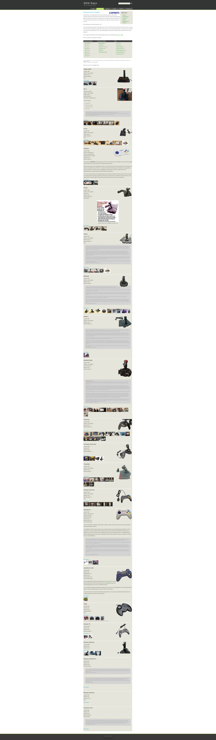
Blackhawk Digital (101, 43)
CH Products (125, 18)
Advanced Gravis (125, 16)
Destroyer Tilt (118, 45)
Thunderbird (101, 45)
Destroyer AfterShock (119, 46)
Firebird (86, 52)
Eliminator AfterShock (119, 52)
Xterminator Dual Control (102, 52)
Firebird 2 (86, 55)
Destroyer (100, 46)
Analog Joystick (87, 43)
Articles (121, 8)
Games (114, 8)
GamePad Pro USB (119, 48)
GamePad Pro (101, 48)
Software (107, 8)
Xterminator (100, 50)
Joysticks (124, 14)
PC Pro (86, 46)
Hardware (100, 8)
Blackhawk (86, 53)
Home (93, 8)
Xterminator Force (119, 53)
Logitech (124, 19)
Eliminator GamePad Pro (120, 50)
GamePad (86, 48)
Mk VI (86, 45)
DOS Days (90, 3)
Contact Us (129, 8)
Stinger (117, 43)
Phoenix (86, 50)
